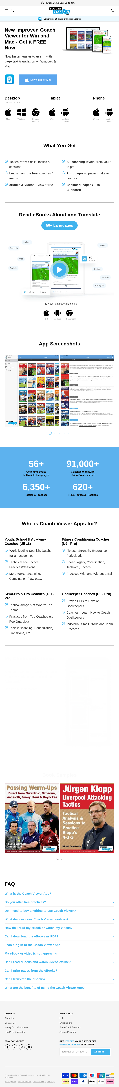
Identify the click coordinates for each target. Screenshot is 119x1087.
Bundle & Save (60, 3)
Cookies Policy (39, 1081)
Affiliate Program (68, 1032)
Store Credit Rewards (70, 1027)
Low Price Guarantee (15, 1032)
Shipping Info (66, 1023)
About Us (9, 1018)
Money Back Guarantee (16, 1027)
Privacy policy (10, 1081)
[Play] (59, 269)
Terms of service (24, 1081)
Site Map (51, 1081)
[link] (88, 40)
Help (62, 1018)
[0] (112, 10)
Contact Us (10, 1023)
